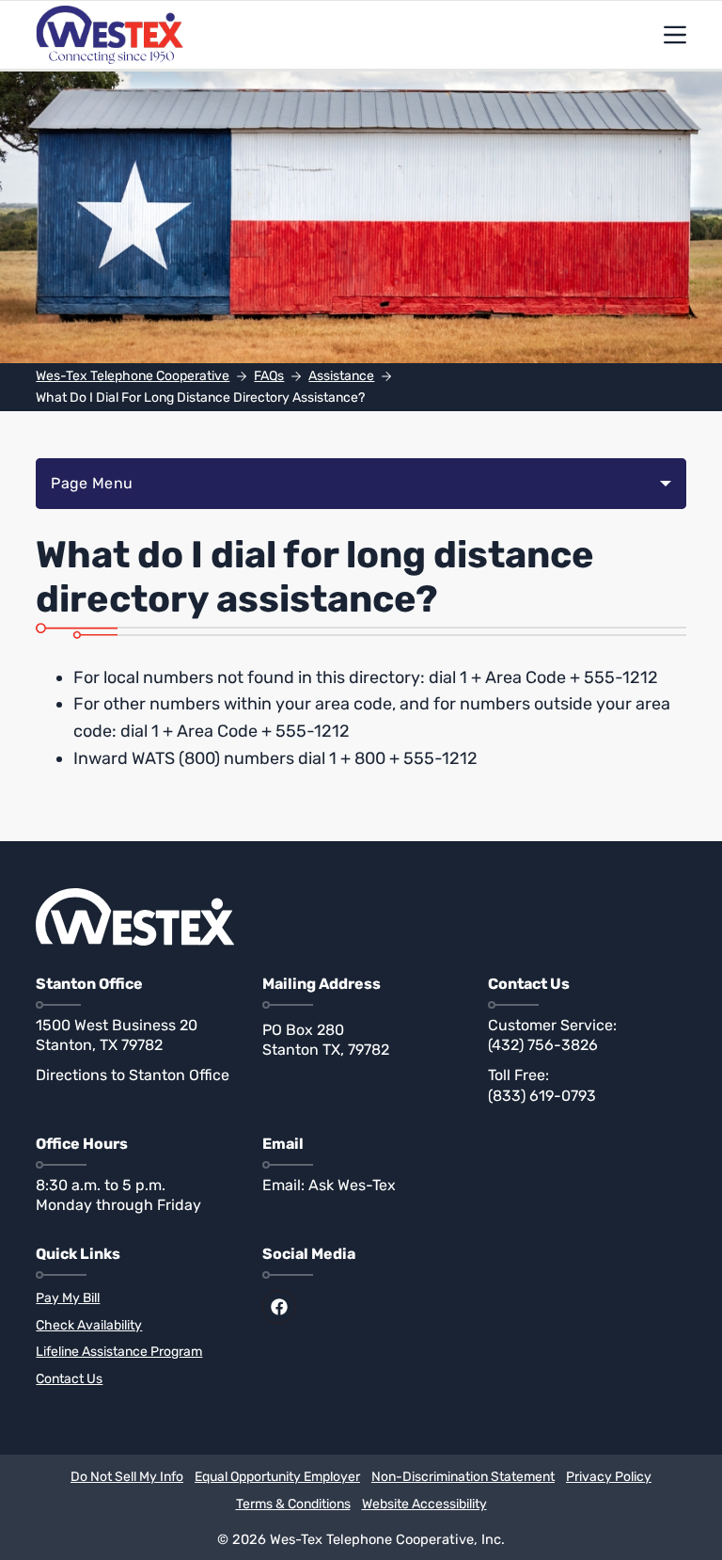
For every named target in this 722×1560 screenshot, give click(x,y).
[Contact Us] (134, 1380)
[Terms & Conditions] (293, 1505)
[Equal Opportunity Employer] (277, 1478)
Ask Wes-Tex (352, 1185)
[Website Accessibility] (424, 1505)
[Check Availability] (134, 1326)
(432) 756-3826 (543, 1045)
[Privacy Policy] (608, 1478)
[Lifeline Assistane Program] (134, 1352)
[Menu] (675, 35)
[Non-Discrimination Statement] (463, 1478)
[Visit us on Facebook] (279, 1307)
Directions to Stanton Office (132, 1075)
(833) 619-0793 (542, 1096)
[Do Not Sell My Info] (127, 1478)
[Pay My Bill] (134, 1299)
